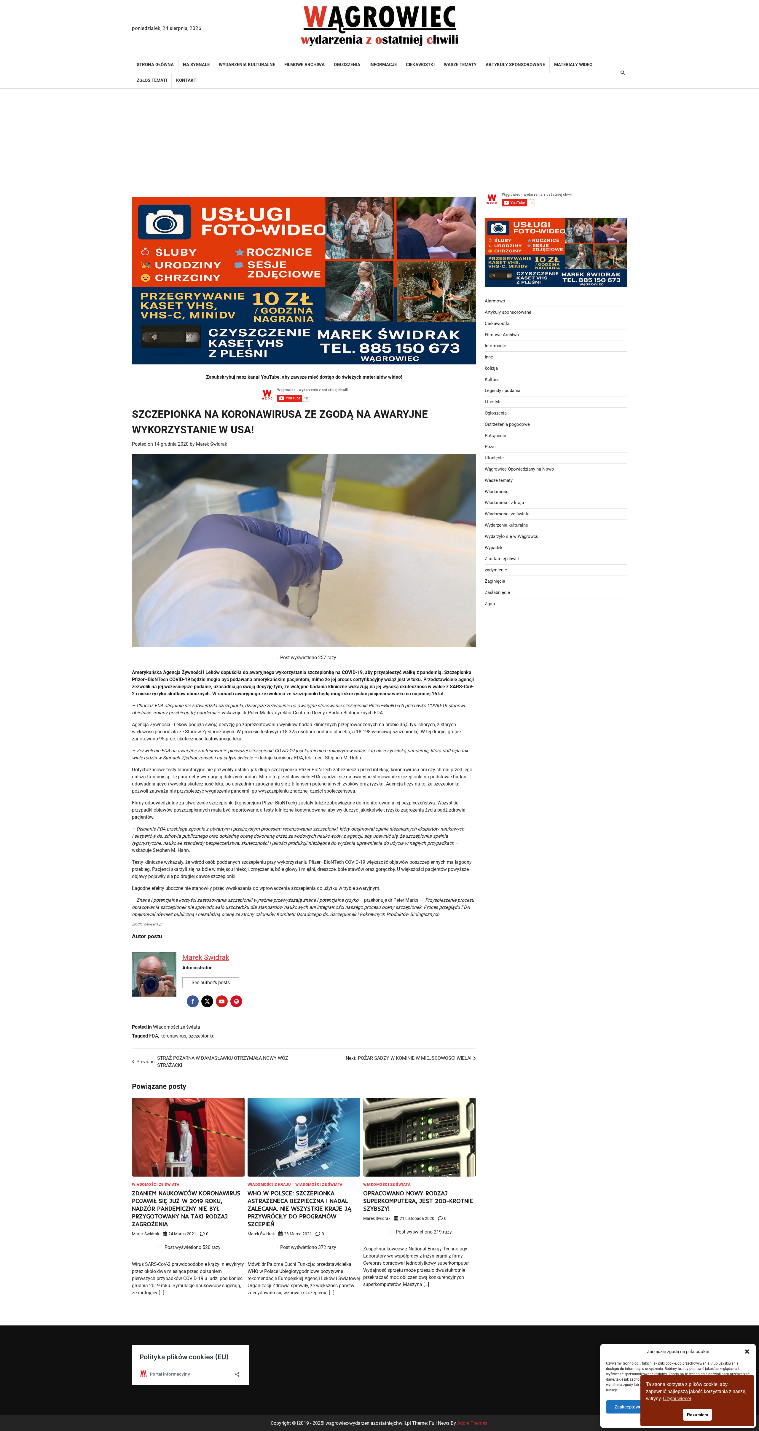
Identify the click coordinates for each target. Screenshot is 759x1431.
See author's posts (211, 982)
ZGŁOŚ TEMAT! (152, 80)
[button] (747, 1351)
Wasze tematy (460, 64)
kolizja (491, 368)
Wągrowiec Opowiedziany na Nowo (519, 469)
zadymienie (496, 570)
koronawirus (173, 1036)
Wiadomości (497, 491)
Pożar (490, 446)
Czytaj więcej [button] (677, 1398)
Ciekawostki (420, 64)
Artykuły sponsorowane (515, 64)
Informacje (383, 64)
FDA (153, 1036)
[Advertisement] (379, 136)
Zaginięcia (495, 581)
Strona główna (155, 64)
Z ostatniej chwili (502, 558)
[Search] (622, 72)
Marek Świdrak (211, 444)
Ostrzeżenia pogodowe (507, 424)
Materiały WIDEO (573, 64)
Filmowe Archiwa (304, 64)
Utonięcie (494, 457)
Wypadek (494, 547)
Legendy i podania (502, 390)
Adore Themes (472, 1423)
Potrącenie (495, 435)
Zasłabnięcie (497, 592)
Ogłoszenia (347, 64)
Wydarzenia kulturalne (247, 64)
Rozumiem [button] (697, 1414)
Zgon (490, 603)
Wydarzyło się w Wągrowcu (511, 536)
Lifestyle (493, 401)
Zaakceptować (629, 1407)
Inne (489, 357)
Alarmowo (495, 301)
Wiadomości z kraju (269, 1184)
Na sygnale (196, 64)
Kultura (492, 379)
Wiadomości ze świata (176, 1027)
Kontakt (186, 80)
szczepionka (202, 1036)
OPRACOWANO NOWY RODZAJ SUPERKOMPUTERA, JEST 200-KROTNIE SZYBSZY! (418, 1200)
